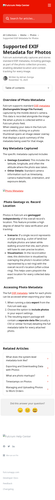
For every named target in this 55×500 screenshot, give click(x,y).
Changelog (8, 489)
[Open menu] (49, 5)
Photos (33, 35)
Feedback (7, 483)
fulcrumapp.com (11, 472)
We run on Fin (12, 455)
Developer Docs (10, 478)
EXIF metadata (42, 105)
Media (23, 35)
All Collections (10, 35)
